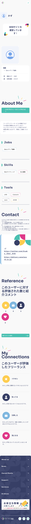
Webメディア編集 (9, 149)
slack (5, 200)
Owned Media (7, 473)
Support (5, 480)
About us (5, 459)
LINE (5, 194)
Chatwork (16, 194)
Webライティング (9, 172)
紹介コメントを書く (8, 335)
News (4, 466)
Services (5, 487)
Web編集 (22, 172)
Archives (5, 494)
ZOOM (15, 200)
